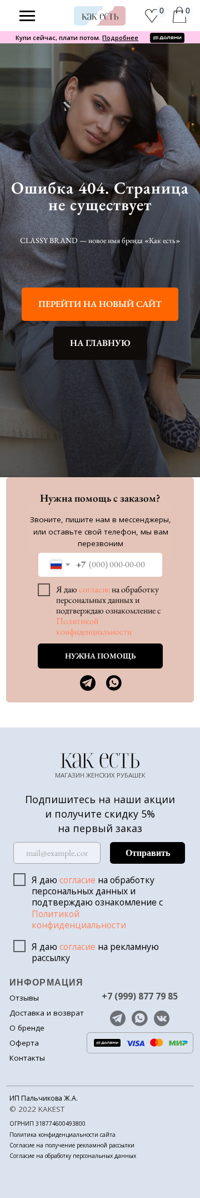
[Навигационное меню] (27, 16)
